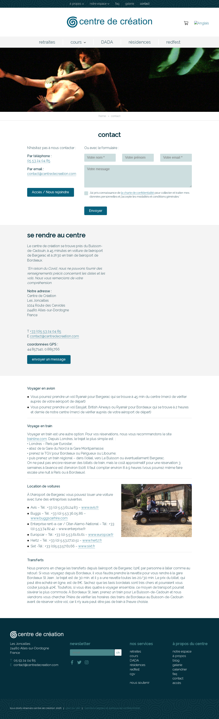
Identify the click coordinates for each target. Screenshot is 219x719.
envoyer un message (49, 359)
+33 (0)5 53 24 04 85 (45, 331)
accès (177, 683)
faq (117, 3)
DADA (107, 42)
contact (144, 3)
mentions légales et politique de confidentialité (112, 708)
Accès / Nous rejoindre (50, 192)
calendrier (180, 669)
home (102, 116)
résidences (140, 42)
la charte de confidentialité (137, 192)
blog (176, 660)
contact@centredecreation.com (51, 174)
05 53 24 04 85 (38, 161)
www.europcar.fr (100, 535)
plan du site (73, 708)
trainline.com (37, 439)
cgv (132, 674)
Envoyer (95, 211)
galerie (129, 3)
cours (76, 42)
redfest (173, 42)
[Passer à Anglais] (201, 23)
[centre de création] (109, 22)
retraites (47, 42)
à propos (75, 3)
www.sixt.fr (86, 546)
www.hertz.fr (92, 540)
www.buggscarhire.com (49, 518)
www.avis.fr (90, 507)
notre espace (98, 3)
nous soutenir (139, 683)
